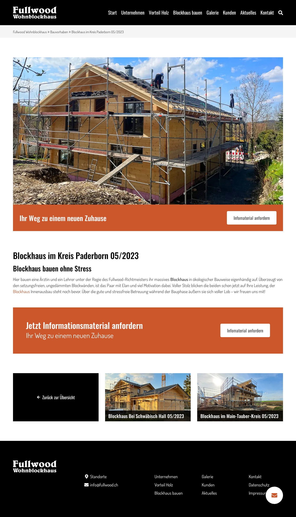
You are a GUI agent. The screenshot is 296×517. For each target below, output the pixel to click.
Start (112, 12)
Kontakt (267, 12)
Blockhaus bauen (187, 12)
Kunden (229, 12)
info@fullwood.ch (104, 484)
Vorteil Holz (159, 12)
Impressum (258, 493)
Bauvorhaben (59, 32)
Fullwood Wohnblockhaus (30, 32)
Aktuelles (248, 12)
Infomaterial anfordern (252, 218)
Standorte (98, 476)
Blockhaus (21, 291)
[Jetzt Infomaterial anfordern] (274, 495)
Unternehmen (133, 12)
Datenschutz (259, 484)
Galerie (213, 12)
